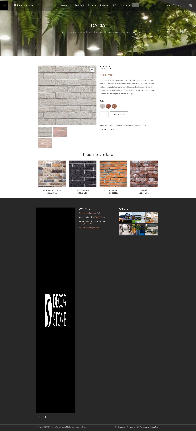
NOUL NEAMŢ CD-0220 (52, 190)
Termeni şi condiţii (133, 427)
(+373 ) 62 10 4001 (99, 217)
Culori (102, 101)
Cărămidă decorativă (118, 32)
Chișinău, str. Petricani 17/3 (89, 213)
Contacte (125, 5)
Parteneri (104, 5)
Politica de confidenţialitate (149, 427)
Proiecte (92, 5)
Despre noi (65, 5)
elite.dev (83, 427)
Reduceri (79, 5)
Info (115, 5)
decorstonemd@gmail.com (89, 228)
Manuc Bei (113, 190)
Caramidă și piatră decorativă (92, 32)
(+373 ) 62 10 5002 (85, 224)
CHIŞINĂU (144, 190)
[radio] (102, 106)
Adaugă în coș (119, 114)
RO (135, 5)
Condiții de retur (120, 427)
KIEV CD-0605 (83, 190)
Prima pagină (70, 32)
